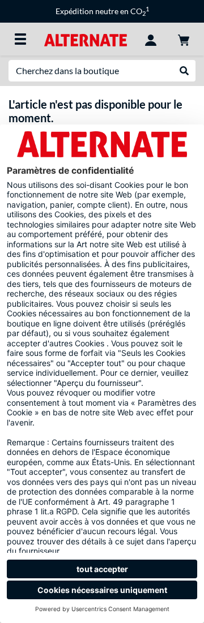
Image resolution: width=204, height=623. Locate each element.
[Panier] (184, 39)
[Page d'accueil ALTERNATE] (85, 38)
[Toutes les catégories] (20, 39)
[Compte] (151, 39)
